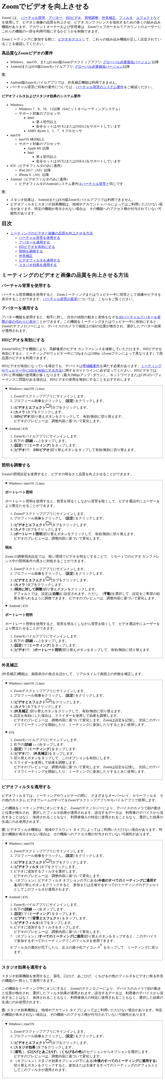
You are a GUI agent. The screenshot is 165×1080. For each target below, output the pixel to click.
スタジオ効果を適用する (38, 265)
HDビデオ (73, 18)
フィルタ (126, 18)
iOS (11, 732)
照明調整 (91, 18)
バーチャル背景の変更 (60, 299)
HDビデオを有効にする (37, 247)
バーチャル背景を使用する (39, 238)
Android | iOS (18, 429)
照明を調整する (31, 251)
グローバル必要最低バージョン (127, 62)
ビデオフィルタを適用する (39, 260)
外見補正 (109, 18)
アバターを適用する (34, 242)
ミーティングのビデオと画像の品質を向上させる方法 (51, 233)
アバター (55, 18)
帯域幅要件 (91, 366)
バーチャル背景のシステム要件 (100, 87)
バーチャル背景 (33, 18)
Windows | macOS (21, 843)
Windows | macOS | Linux (27, 389)
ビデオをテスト (70, 39)
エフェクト (144, 18)
